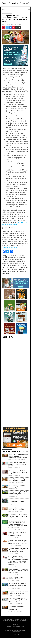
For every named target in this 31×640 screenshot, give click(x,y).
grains (19, 265)
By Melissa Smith (18, 511)
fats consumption (16, 261)
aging (14, 255)
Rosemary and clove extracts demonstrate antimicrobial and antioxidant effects (16, 608)
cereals (4, 259)
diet (16, 259)
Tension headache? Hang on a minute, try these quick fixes (16, 508)
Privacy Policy (15, 634)
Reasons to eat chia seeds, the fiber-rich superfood (16, 486)
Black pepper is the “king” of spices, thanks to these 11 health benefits (17, 472)
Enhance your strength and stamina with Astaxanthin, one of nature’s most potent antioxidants (18, 493)
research (13, 271)
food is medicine (19, 263)
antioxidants (21, 257)
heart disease (10, 267)
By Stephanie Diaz (19, 482)
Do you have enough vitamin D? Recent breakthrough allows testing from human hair (18, 600)
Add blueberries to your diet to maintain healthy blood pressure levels (17, 585)
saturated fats (21, 271)
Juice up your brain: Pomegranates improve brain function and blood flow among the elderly (17, 534)
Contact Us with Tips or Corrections (15, 626)
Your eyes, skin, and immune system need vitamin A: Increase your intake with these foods (18, 570)
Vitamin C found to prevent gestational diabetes (15, 578)
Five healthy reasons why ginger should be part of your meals (17, 479)
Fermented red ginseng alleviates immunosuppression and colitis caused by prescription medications (18, 542)
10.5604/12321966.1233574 (10, 247)
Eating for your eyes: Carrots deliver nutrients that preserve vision (18, 592)
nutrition (21, 269)
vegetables (5, 273)
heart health (19, 267)
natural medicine (12, 269)
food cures (9, 263)
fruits (4, 265)
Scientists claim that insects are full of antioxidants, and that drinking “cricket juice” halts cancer (18, 550)
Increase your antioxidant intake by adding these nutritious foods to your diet (18, 464)
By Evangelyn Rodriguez (20, 459)
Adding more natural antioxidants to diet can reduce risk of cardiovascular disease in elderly (18, 456)
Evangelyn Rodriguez (16, 24)
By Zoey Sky (17, 467)
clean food (11, 259)
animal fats (12, 257)
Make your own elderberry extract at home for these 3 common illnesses (17, 501)
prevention (5, 271)
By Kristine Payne (18, 496)
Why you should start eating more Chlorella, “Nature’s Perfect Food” (17, 515)
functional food (11, 265)
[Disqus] (15, 360)
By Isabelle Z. (17, 553)
